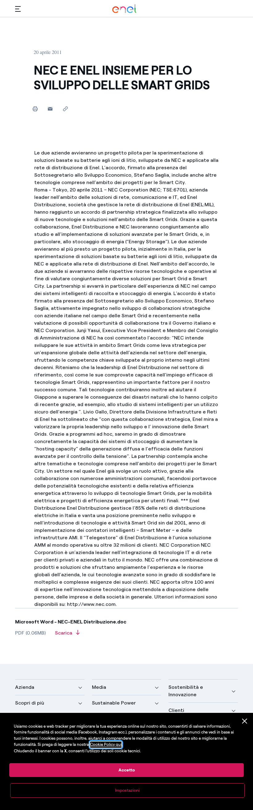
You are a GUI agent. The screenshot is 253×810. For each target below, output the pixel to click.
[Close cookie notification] (244, 721)
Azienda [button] (24, 687)
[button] (17, 9)
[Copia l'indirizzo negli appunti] (65, 109)
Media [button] (99, 687)
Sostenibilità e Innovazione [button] (185, 690)
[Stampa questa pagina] (35, 109)
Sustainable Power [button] (114, 703)
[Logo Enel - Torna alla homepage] (124, 8)
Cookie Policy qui (106, 744)
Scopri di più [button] (29, 703)
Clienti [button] (176, 710)
